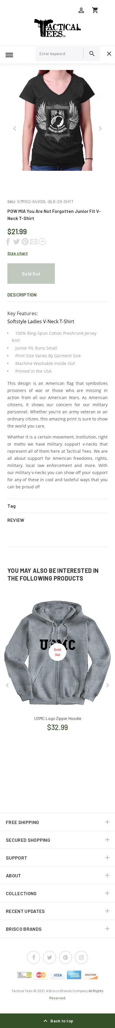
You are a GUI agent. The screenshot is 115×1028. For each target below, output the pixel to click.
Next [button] (100, 128)
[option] (57, 120)
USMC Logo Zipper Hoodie (57, 718)
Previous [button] (14, 128)
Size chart (17, 253)
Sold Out (31, 273)
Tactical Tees (22, 991)
